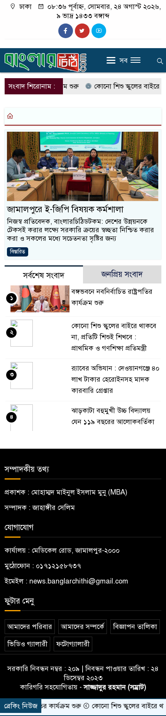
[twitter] (82, 30)
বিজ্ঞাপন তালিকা (135, 626)
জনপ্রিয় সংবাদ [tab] (122, 274)
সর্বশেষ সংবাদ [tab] (43, 275)
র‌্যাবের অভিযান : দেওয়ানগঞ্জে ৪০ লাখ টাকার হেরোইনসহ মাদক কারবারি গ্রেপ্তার (115, 379)
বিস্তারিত (17, 251)
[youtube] (98, 30)
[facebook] (65, 30)
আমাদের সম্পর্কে (82, 626)
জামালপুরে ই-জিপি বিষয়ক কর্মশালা (65, 209)
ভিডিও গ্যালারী (27, 644)
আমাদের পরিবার (29, 626)
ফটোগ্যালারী (73, 644)
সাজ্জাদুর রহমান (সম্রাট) (115, 687)
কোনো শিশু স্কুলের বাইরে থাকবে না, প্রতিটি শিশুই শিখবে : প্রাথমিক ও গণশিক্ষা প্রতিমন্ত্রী (113, 337)
